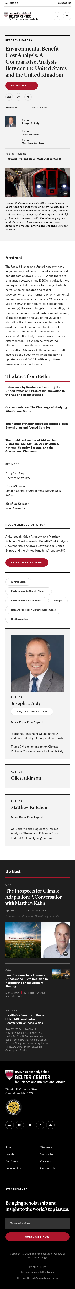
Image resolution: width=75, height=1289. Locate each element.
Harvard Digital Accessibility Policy (37, 1278)
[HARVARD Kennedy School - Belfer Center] (22, 16)
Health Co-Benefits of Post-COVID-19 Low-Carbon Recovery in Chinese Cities (24, 1019)
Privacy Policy (37, 1266)
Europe (58, 600)
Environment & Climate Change (28, 591)
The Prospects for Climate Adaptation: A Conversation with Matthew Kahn (34, 897)
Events (10, 1154)
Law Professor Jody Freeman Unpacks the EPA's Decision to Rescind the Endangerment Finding (26, 980)
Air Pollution (18, 581)
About (9, 1147)
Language (11, 3)
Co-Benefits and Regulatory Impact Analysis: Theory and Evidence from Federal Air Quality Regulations (34, 833)
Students (46, 1147)
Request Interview (32, 711)
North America (19, 619)
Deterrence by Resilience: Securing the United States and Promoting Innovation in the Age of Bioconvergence (35, 390)
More (67, 16)
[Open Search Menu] (57, 16)
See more (12, 464)
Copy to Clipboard (26, 562)
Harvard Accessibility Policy (37, 1272)
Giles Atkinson (31, 134)
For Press (11, 1161)
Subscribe (64, 3)
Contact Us (47, 1168)
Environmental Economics (26, 600)
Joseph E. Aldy (31, 123)
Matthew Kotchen (33, 143)
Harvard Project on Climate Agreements (33, 159)
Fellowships (13, 1168)
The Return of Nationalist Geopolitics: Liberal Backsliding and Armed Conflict (37, 425)
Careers (45, 1161)
